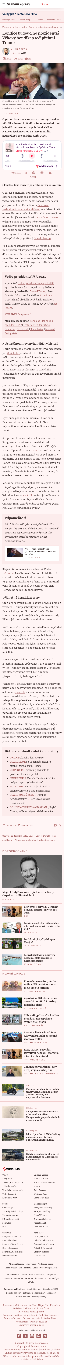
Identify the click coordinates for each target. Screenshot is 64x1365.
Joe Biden (7, 840)
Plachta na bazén (36, 1274)
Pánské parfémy (39, 1296)
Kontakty (55, 1305)
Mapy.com (31, 1264)
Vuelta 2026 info (41, 1178)
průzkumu (8, 574)
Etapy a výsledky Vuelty (44, 1182)
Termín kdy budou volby (13, 1190)
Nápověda (43, 1305)
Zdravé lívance (40, 1215)
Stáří (38, 836)
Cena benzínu (25, 1267)
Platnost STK (39, 1255)
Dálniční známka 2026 (43, 1240)
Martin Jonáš (38, 1043)
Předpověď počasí (45, 1264)
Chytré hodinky (23, 1296)
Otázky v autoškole (42, 1252)
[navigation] (3, 4)
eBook (9, 59)
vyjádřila (20, 692)
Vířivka (31, 1282)
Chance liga (7, 1207)
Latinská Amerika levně (12, 1252)
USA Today (13, 353)
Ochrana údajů (42, 1308)
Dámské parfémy (13, 1293)
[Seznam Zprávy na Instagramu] (32, 1336)
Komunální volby (9, 1197)
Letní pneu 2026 (41, 1236)
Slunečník (7, 1278)
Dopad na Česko (54, 20)
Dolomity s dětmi (10, 1255)
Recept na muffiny (42, 1211)
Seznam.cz (46, 4)
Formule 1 (6, 1223)
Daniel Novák (39, 1008)
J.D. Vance (39, 20)
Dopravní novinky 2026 (44, 1244)
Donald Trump (24, 20)
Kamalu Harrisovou (48, 218)
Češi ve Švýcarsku (10, 1248)
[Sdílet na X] (60, 825)
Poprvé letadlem (9, 1240)
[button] (32, 81)
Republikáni (36, 329)
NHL (4, 1226)
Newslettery (22, 1322)
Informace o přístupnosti (31, 1312)
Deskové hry (40, 1293)
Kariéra (32, 1305)
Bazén (24, 1274)
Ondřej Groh (38, 1060)
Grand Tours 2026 (41, 1197)
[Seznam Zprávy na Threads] (38, 1336)
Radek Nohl (38, 991)
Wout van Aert (40, 1194)
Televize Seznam (12, 1318)
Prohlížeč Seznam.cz (49, 1315)
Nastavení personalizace (31, 1325)
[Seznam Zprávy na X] (25, 1336)
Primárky (10, 329)
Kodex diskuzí (51, 1318)
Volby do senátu (9, 1194)
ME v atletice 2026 (10, 1219)
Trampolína (50, 1274)
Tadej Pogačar (40, 1190)
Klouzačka (18, 1278)
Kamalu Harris (48, 296)
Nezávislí (50, 329)
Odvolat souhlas (38, 1322)
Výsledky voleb (8, 1186)
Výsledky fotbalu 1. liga (12, 1211)
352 (29, 59)
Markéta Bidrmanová (44, 1074)
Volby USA (28, 836)
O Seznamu (21, 1305)
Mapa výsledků (8, 20)
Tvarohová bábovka (42, 1219)
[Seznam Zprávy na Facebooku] (19, 1336)
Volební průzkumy (47, 840)
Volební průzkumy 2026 (12, 1182)
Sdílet (20, 59)
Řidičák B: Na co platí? (43, 1248)
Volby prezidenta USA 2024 (19, 14)
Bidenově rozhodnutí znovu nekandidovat (25, 207)
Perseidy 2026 (11, 1267)
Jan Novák (37, 1025)
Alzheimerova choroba (25, 840)
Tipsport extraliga (10, 1215)
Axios (34, 451)
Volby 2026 (7, 1178)
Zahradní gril (53, 1278)
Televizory (51, 1293)
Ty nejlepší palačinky (43, 1207)
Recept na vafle (40, 1223)
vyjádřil (27, 496)
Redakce (17, 1308)
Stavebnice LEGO (50, 1289)
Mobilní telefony (34, 1289)
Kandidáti (35, 321)
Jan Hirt (37, 1186)
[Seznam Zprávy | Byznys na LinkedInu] (45, 1336)
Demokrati (23, 329)
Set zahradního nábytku (35, 1278)
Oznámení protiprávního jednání (20, 1315)
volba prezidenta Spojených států (36, 283)
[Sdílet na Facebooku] (55, 825)
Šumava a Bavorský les (12, 1244)
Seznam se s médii (32, 1318)
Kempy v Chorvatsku (11, 1236)
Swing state (11, 333)
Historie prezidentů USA (36, 325)
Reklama (28, 1308)
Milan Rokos (19, 49)
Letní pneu (28, 1293)
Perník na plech (41, 1226)
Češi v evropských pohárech (45, 1267)
